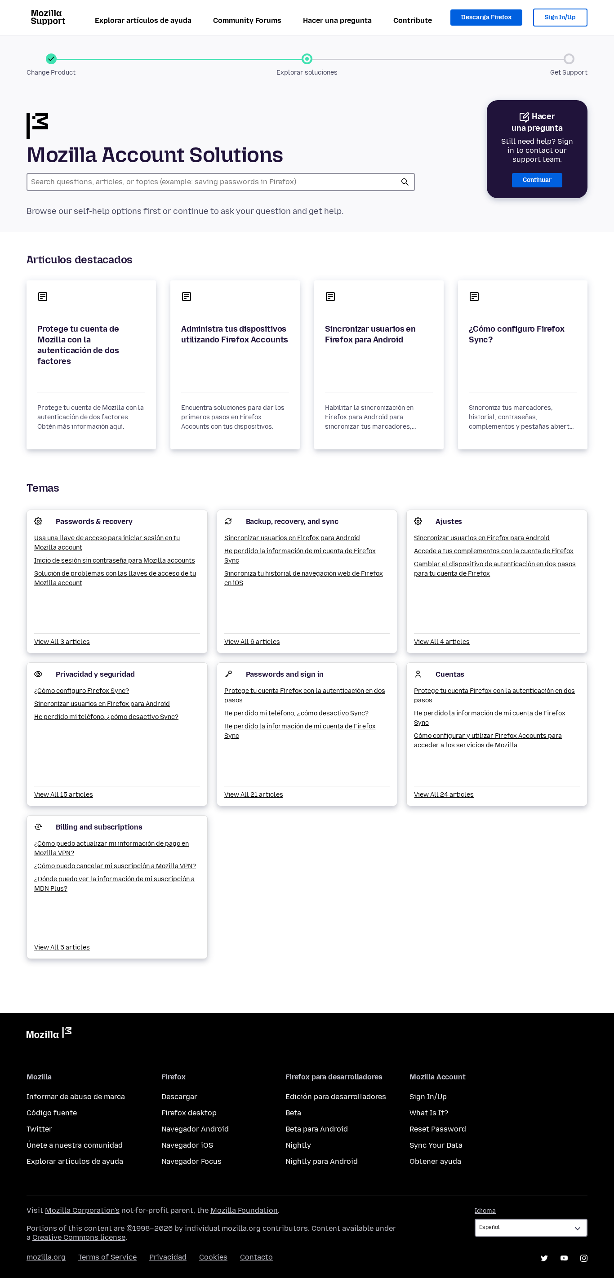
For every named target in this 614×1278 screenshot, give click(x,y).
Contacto (256, 1257)
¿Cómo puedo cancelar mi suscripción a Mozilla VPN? (115, 866)
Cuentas (450, 674)
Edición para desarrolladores (335, 1096)
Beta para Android (316, 1129)
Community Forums (247, 20)
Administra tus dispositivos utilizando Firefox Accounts (234, 334)
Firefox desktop (189, 1113)
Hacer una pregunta (337, 20)
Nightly (298, 1145)
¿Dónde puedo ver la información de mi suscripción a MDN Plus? (114, 883)
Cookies (213, 1257)
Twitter (39, 1129)
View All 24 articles (444, 795)
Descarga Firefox (486, 17)
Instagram (583, 1258)
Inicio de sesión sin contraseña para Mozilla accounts (114, 560)
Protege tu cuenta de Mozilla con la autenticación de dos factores (78, 345)
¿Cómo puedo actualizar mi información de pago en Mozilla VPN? (111, 848)
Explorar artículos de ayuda (143, 20)
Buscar (405, 182)
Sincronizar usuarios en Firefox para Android (370, 334)
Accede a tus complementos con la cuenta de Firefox (494, 551)
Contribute (412, 20)
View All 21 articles (253, 795)
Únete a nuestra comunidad (75, 1145)
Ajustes (449, 521)
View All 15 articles (63, 795)
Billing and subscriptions (99, 827)
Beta (293, 1113)
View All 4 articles (442, 642)
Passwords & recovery (94, 521)
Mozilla (49, 1034)
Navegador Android (195, 1129)
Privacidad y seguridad (95, 674)
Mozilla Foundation (244, 1210)
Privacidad (168, 1257)
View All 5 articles (62, 947)
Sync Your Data (436, 1145)
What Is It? (428, 1113)
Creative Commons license (78, 1237)
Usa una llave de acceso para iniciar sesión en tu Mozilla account (107, 542)
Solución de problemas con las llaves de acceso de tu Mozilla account (115, 578)
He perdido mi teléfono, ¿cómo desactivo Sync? (106, 717)
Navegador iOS (187, 1145)
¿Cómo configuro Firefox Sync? (517, 334)
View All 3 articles (62, 642)
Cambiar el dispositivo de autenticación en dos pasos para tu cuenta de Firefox (495, 568)
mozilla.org (46, 1257)
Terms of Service (107, 1257)
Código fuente (52, 1113)
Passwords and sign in (285, 674)
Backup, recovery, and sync (292, 521)
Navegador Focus (191, 1161)
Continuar (537, 180)
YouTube (564, 1258)
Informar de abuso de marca (76, 1096)
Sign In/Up (560, 17)
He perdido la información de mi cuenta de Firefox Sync (300, 555)
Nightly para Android (321, 1161)
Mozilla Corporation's (82, 1210)
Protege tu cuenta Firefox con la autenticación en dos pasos (304, 695)
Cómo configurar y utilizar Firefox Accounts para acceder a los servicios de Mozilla (488, 740)
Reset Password (437, 1129)
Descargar (179, 1096)
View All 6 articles (252, 642)
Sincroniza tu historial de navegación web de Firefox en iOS (303, 578)
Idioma (485, 1211)
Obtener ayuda (435, 1161)
